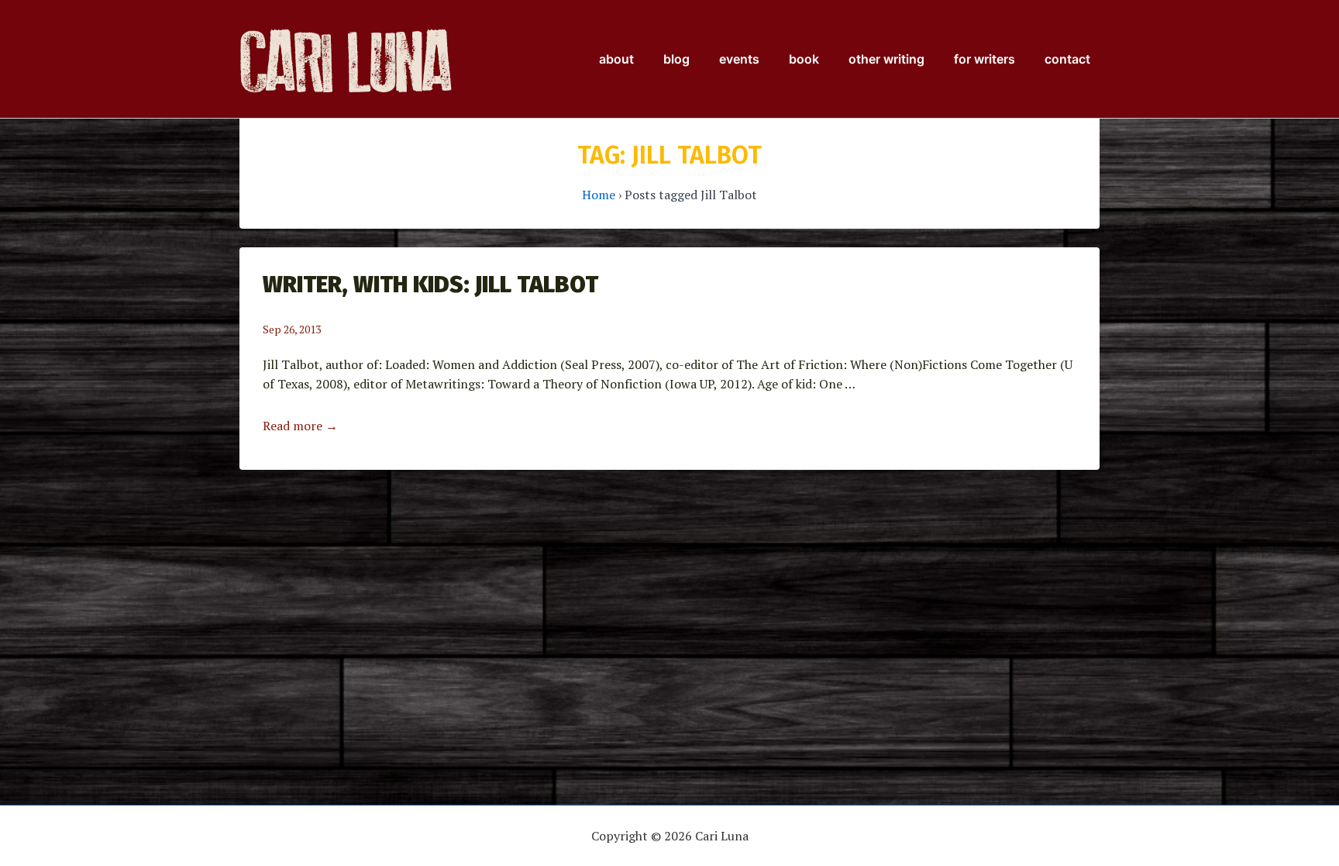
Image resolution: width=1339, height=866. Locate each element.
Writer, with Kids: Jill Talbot (430, 284)
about (616, 59)
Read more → (300, 425)
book (804, 59)
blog (676, 59)
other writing (886, 59)
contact (1067, 59)
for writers (984, 59)
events (739, 59)
